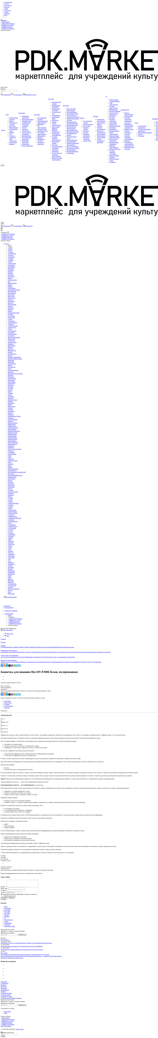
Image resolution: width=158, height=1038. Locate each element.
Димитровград (12, 322)
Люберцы (11, 396)
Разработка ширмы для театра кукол (12, 958)
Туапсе (10, 547)
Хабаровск (11, 564)
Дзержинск (11, 321)
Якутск (10, 590)
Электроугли (12, 585)
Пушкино (11, 483)
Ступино (11, 529)
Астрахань (11, 265)
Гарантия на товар (6, 996)
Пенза (10, 465)
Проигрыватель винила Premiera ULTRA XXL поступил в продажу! (22, 949)
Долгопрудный (12, 326)
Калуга (10, 355)
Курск (10, 391)
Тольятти (11, 543)
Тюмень (10, 551)
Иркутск (10, 349)
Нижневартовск (13, 428)
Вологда (10, 303)
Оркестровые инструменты (83, 652)
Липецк (10, 393)
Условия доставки (6, 993)
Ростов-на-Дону (13, 492)
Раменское (11, 487)
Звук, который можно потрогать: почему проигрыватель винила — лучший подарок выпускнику (31, 956)
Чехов (10, 575)
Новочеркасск (12, 444)
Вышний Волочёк (13, 313)
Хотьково (11, 567)
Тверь (10, 539)
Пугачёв (10, 482)
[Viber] (12, 665)
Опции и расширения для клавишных (33, 662)
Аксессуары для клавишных (58, 657)
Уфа (9, 559)
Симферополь (12, 516)
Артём (10, 262)
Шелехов (11, 580)
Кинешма (11, 362)
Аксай (10, 250)
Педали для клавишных (52, 662)
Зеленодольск (12, 342)
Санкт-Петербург (13, 503)
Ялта (9, 592)
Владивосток (12, 291)
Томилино (11, 544)
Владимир (11, 294)
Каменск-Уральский (14, 357)
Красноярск (11, 382)
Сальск (10, 500)
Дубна (10, 329)
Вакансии (4, 986)
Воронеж (11, 308)
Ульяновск (11, 554)
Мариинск (11, 403)
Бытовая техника (69, 647)
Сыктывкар (11, 534)
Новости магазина (8, 933)
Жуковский (11, 339)
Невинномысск (13, 423)
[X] (9, 665)
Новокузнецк (12, 436)
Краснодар (11, 380)
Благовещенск (12, 280)
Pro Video (25, 647)
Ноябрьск (11, 447)
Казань (10, 352)
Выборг (10, 309)
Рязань (10, 497)
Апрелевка (11, 257)
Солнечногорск (13, 521)
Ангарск (10, 255)
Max (8, 636)
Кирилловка (12, 363)
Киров (10, 365)
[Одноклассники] (4, 665)
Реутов (10, 488)
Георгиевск (11, 317)
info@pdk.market (8, 630)
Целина (10, 569)
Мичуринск (11, 406)
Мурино (10, 409)
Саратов (10, 506)
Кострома (11, 377)
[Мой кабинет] (2, 228)
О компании (4, 983)
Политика (4, 988)
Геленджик (11, 316)
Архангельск (12, 263)
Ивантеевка (11, 345)
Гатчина (10, 314)
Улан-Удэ (11, 552)
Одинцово (11, 452)
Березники (11, 276)
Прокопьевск (12, 477)
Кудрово (10, 386)
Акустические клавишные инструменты (13, 657)
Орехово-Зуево (12, 460)
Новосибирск (12, 441)
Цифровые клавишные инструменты (37, 657)
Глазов (10, 319)
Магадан (10, 398)
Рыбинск (11, 495)
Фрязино (11, 562)
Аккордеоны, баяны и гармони (26, 652)
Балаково (11, 268)
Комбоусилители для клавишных (11, 662)
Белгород (11, 275)
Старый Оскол (12, 526)
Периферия (54, 647)
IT (38, 647)
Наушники (7, 647)
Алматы (10, 252)
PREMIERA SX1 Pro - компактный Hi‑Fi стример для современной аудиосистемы (26, 943)
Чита (9, 577)
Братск (10, 285)
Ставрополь (11, 524)
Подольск (11, 474)
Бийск (10, 278)
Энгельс (10, 587)
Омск (9, 455)
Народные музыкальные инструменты (62, 652)
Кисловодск (12, 367)
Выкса (10, 311)
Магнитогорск (12, 400)
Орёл (9, 457)
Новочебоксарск (13, 442)
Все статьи (4, 953)
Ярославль (11, 593)
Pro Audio (13, 647)
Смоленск (11, 520)
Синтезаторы (71, 657)
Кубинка (10, 385)
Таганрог (11, 536)
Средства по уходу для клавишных (90, 662)
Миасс (10, 405)
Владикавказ (12, 293)
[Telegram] (20, 665)
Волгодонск (12, 298)
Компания (4, 982)
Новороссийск (12, 439)
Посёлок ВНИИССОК (15, 475)
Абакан (10, 248)
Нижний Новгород (14, 431)
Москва (10, 408)
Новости (3, 985)
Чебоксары (11, 570)
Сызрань (10, 533)
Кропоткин (11, 383)
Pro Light (19, 647)
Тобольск (11, 541)
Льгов (10, 395)
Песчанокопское (13, 469)
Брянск (10, 286)
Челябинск (11, 572)
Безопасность (43, 647)
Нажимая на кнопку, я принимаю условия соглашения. (20, 894)
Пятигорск (11, 485)
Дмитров (11, 324)
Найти (3, 1036)
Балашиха (11, 270)
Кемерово (11, 360)
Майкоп (10, 401)
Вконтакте (10, 633)
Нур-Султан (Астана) (14, 449)
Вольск (10, 306)
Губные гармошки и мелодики (101, 652)
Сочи (9, 523)
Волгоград (11, 296)
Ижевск (10, 347)
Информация (5, 990)
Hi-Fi (2, 647)
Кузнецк (10, 388)
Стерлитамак (12, 528)
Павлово (10, 464)
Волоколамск (12, 304)
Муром (10, 413)
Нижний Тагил (13, 432)
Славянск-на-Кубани (14, 518)
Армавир (11, 260)
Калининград (12, 354)
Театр (48, 647)
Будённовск (11, 288)
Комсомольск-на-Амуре (15, 373)
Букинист (61, 647)
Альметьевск (12, 253)
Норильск (11, 446)
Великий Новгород (14, 290)
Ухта (9, 561)
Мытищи (11, 414)
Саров (10, 508)
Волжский (11, 301)
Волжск (10, 299)
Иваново (11, 344)
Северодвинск (12, 511)
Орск (9, 462)
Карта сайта (20, 1029)
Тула (9, 549)
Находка (10, 421)
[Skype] (17, 665)
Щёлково (11, 582)
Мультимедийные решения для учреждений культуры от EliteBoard (22, 946)
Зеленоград (11, 340)
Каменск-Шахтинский (15, 359)
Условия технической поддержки (11, 998)
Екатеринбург (12, 334)
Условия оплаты (6, 995)
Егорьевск (11, 332)
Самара (10, 501)
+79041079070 (5, 22)
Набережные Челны (14, 416)
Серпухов (11, 515)
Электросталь (12, 584)
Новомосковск (12, 437)
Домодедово (12, 327)
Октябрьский (12, 454)
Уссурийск (11, 557)
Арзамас (10, 258)
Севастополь (12, 510)
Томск (10, 546)
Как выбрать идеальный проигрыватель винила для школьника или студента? (25, 954)
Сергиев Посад (12, 513)
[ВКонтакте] (2, 665)
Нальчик (10, 418)
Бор (9, 281)
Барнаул (10, 271)
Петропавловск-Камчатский (17, 472)
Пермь (10, 467)
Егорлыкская (12, 331)
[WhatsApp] (15, 665)
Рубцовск (11, 493)
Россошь (10, 490)
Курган (10, 390)
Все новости (5, 940)
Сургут (10, 531)
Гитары (30, 647)
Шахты (10, 579)
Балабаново (11, 267)
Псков (10, 480)
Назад (10, 245)
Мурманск (11, 411)
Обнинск (11, 451)
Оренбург (11, 459)
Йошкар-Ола (12, 350)
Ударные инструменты (43, 652)
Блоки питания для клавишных (69, 662)
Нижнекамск (12, 429)
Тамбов (10, 538)
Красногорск (12, 378)
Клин (9, 368)
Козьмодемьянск (13, 370)
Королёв (10, 375)
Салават (10, 498)
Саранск (10, 505)
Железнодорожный (14, 337)
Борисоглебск (12, 283)
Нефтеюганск (12, 426)
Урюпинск (11, 556)
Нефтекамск (12, 424)
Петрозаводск (12, 470)
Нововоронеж (12, 434)
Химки (10, 566)
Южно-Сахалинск (13, 589)
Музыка (34, 647)
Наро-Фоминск (13, 419)
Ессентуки (11, 336)
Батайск (10, 273)
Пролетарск (11, 478)
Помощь (3, 991)
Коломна (11, 372)
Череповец (11, 574)
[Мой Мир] (7, 665)
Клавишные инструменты (9, 652)
